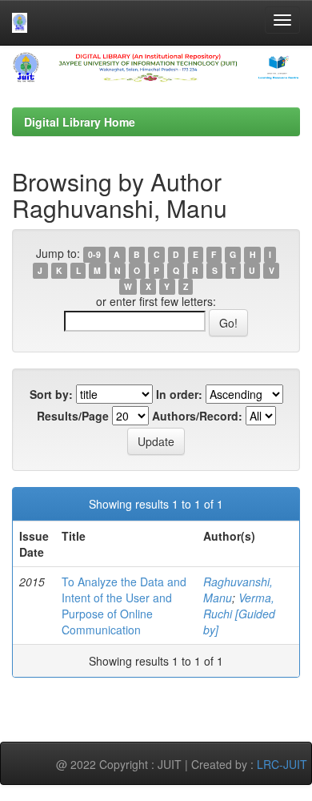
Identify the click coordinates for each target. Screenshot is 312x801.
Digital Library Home (79, 122)
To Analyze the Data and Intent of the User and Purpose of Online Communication (124, 606)
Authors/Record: (197, 416)
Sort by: (51, 394)
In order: (179, 394)
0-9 (94, 254)
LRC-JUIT (282, 764)
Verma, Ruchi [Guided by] (239, 614)
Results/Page (73, 416)
